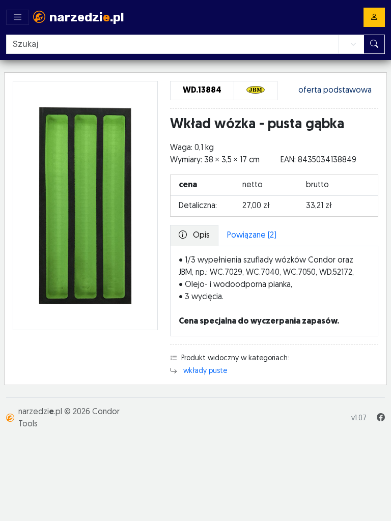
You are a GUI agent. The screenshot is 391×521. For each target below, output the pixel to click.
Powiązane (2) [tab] (251, 235)
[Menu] (17, 17)
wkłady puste (205, 371)
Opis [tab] (200, 235)
